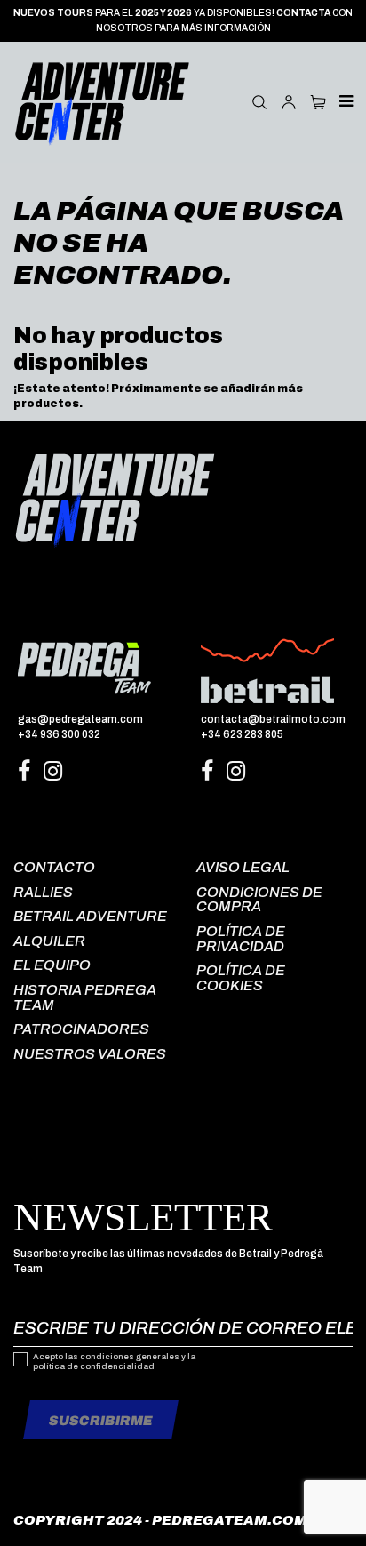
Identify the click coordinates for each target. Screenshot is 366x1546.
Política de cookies (240, 978)
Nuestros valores (89, 1053)
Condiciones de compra (259, 900)
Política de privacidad (240, 939)
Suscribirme (100, 1421)
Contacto (54, 867)
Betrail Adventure (90, 916)
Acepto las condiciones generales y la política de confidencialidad (114, 1362)
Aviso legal (243, 867)
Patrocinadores (81, 1029)
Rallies (43, 892)
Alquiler (49, 941)
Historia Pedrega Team (84, 997)
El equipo (52, 965)
